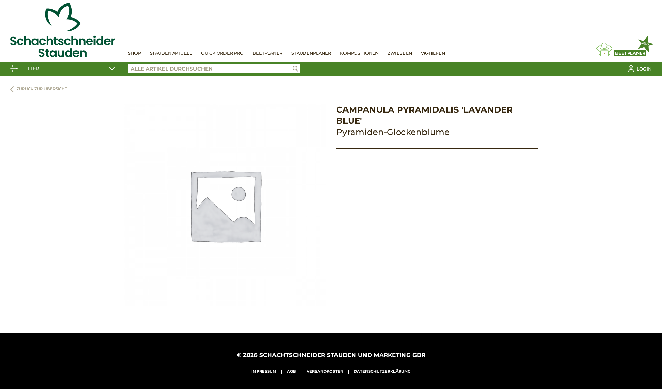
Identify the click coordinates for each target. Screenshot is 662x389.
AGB (291, 371)
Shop (134, 53)
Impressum (264, 371)
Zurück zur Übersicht (42, 88)
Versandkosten (325, 371)
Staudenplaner (311, 53)
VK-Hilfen (433, 53)
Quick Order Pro (222, 53)
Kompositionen (359, 53)
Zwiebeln (400, 53)
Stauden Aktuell (171, 53)
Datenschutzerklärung (382, 371)
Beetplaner (268, 53)
